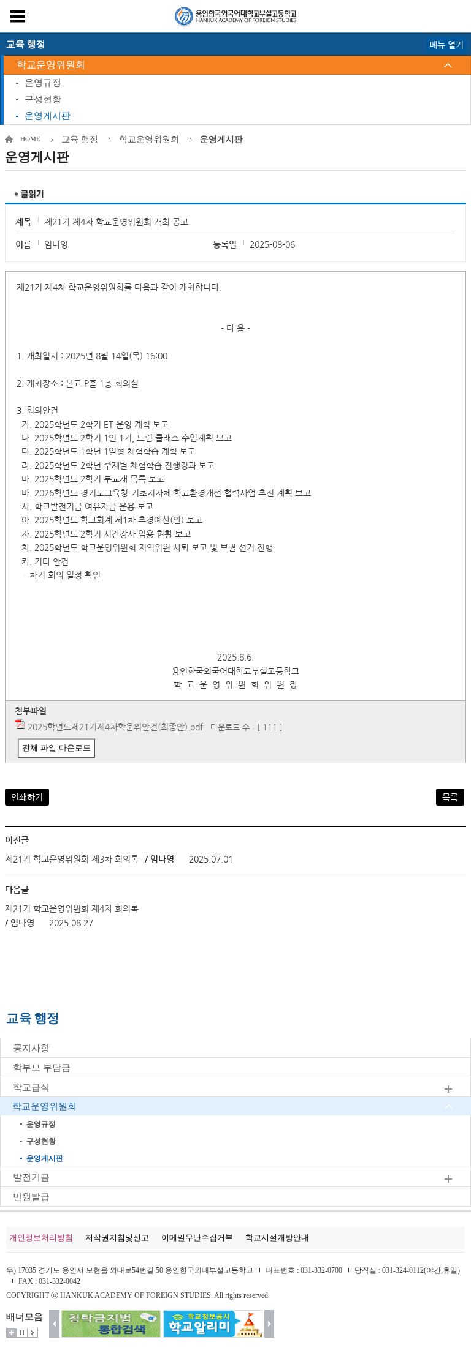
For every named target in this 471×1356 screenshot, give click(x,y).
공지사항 (31, 1048)
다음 (269, 1324)
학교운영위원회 (51, 64)
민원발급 (31, 1197)
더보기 (11, 1333)
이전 (54, 1324)
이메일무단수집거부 (197, 1237)
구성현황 (43, 99)
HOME (30, 139)
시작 (32, 1333)
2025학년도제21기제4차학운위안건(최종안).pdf (115, 727)
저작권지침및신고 (117, 1237)
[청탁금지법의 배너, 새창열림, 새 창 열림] (111, 1324)
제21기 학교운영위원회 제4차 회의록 (72, 908)
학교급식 (31, 1087)
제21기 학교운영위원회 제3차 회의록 (72, 859)
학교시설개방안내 (277, 1237)
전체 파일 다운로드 (56, 747)
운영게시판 (48, 116)
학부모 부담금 (42, 1068)
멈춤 (22, 1333)
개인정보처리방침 (41, 1237)
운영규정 (43, 83)
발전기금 (31, 1177)
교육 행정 (79, 139)
